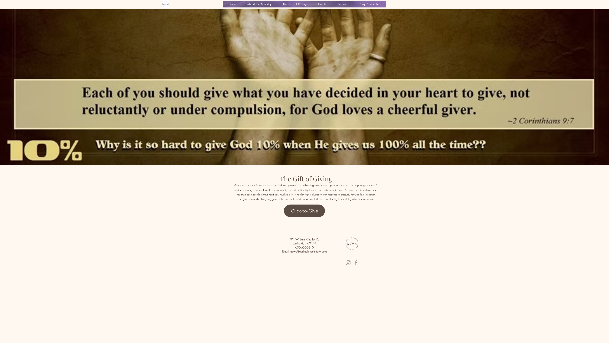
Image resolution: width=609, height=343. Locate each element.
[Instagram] (348, 263)
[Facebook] (356, 263)
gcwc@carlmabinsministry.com (308, 251)
